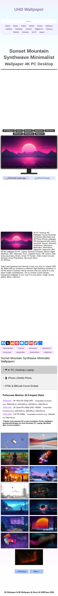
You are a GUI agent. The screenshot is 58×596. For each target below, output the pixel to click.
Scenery (25, 32)
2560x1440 (7, 407)
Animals (8, 29)
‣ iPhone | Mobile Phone (17, 378)
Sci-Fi (34, 32)
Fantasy (49, 29)
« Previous (21, 571)
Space (41, 32)
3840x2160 (7, 401)
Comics (29, 29)
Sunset (19, 130)
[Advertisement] (29, 205)
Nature (16, 32)
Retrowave (50, 130)
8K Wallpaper (24, 592)
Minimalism (29, 134)
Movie (31, 26)
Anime (23, 26)
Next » (36, 571)
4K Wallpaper (9, 130)
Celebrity (19, 29)
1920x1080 (7, 414)
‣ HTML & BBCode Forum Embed (20, 386)
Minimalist (18, 134)
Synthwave (39, 130)
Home (7, 26)
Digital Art (39, 29)
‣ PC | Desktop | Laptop (18, 370)
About (35, 592)
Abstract (49, 26)
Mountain (28, 130)
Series (40, 26)
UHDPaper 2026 (47, 592)
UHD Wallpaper (29, 9)
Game (15, 26)
